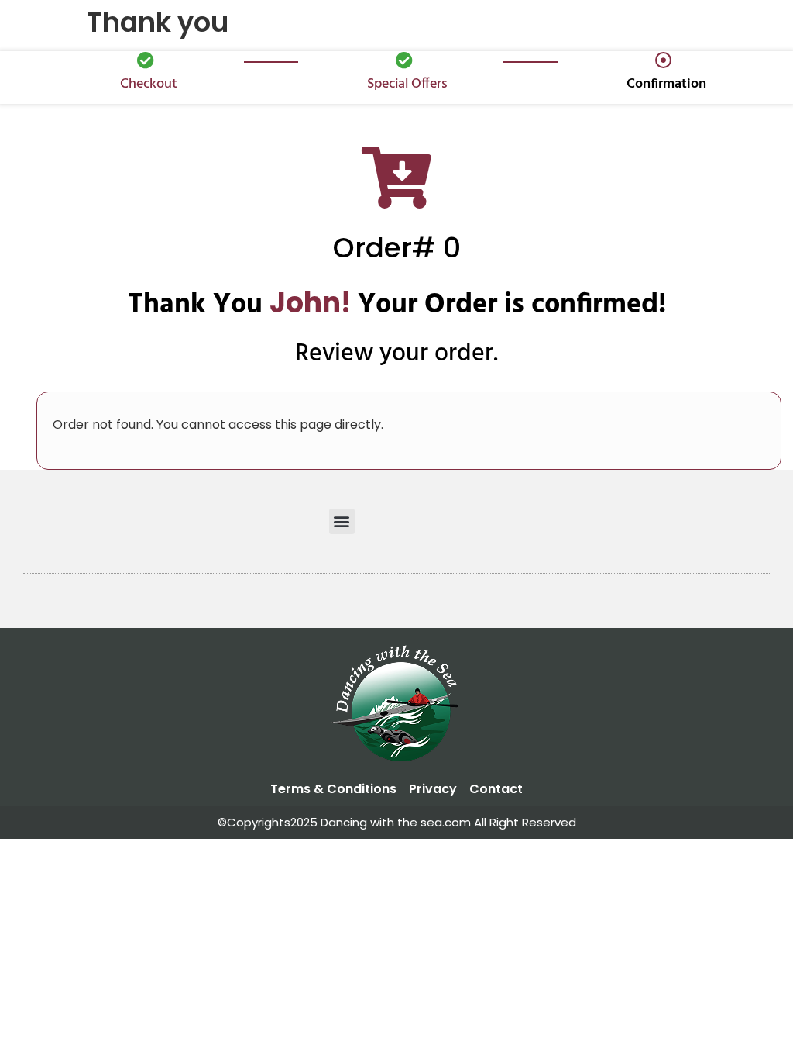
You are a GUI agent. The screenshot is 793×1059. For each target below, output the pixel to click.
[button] (342, 521)
